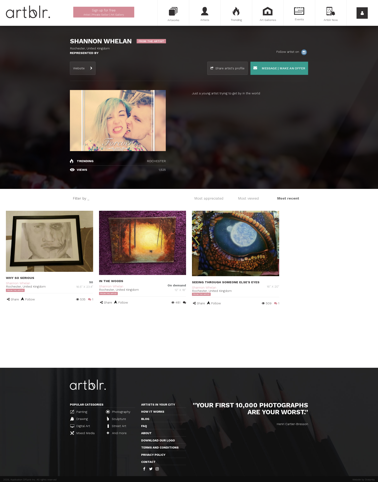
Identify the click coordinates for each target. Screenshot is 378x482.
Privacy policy (153, 455)
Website (79, 68)
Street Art (118, 426)
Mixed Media (84, 433)
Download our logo (158, 440)
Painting (81, 412)
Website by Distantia (363, 479)
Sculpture (118, 419)
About (146, 433)
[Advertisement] (189, 338)
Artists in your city (158, 404)
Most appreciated (208, 198)
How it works (152, 411)
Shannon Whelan (18, 283)
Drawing (81, 419)
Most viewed (248, 198)
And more (119, 433)
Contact (148, 462)
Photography (120, 412)
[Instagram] (304, 51)
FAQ (144, 426)
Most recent (288, 198)
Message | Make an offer (283, 68)
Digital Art (82, 426)
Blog (145, 419)
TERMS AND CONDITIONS (160, 447)
